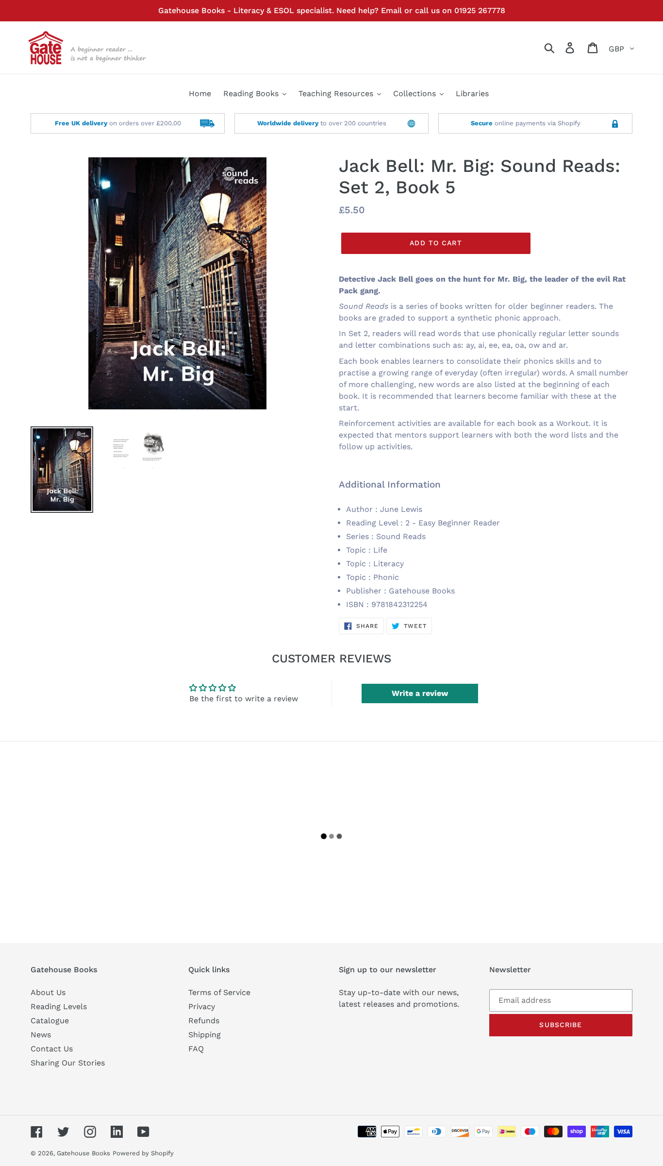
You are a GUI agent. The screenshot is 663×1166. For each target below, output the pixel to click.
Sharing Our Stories (68, 1062)
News (41, 1034)
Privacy (201, 1006)
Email (391, 10)
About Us (48, 992)
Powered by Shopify (143, 1153)
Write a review (420, 693)
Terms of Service (219, 992)
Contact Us (52, 1048)
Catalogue (50, 1020)
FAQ (196, 1048)
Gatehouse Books (83, 1153)
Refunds (203, 1020)
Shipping (204, 1034)
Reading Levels (59, 1006)
